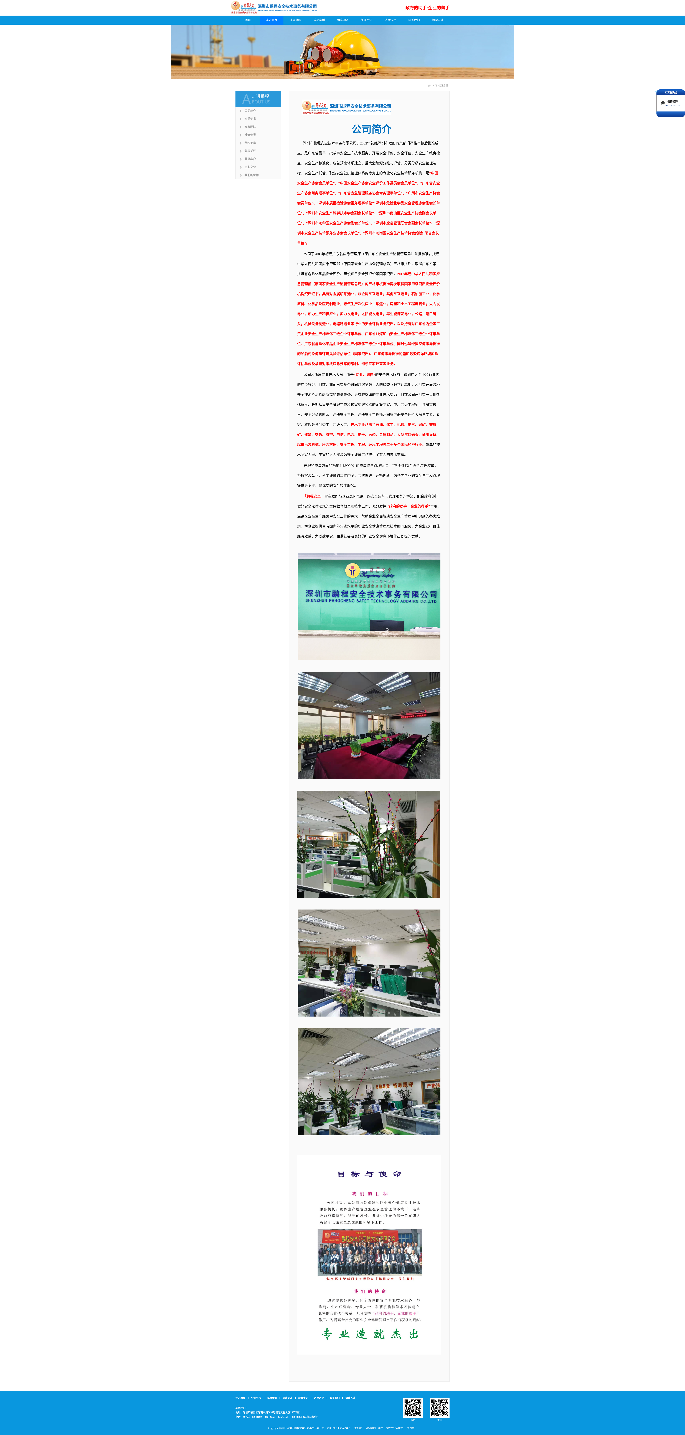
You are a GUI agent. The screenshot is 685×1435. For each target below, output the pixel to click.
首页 (248, 20)
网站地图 (370, 1428)
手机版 (357, 1428)
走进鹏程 (443, 85)
